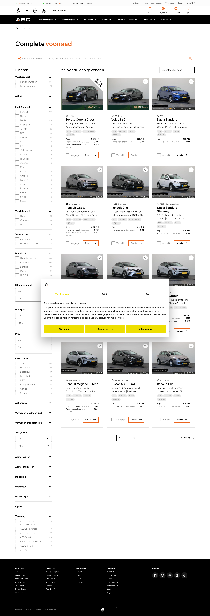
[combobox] (33, 291)
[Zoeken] (190, 58)
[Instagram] (162, 575)
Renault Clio (119, 207)
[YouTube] (170, 575)
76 (134, 438)
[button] (188, 438)
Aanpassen (103, 329)
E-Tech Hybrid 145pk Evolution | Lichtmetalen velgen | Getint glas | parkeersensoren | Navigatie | (127, 215)
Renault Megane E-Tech (82, 384)
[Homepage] (17, 28)
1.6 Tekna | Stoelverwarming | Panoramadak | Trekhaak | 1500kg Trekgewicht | (125, 391)
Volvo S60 (118, 119)
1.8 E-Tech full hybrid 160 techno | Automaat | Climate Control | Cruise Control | (173, 303)
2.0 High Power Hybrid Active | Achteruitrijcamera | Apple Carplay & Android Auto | (81, 127)
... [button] (129, 438)
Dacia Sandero (167, 119)
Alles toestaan (146, 329)
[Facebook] (155, 575)
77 (138, 438)
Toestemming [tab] (62, 294)
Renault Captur (76, 207)
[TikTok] (184, 575)
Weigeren (64, 329)
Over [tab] (147, 294)
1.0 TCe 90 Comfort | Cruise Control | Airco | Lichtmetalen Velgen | (171, 127)
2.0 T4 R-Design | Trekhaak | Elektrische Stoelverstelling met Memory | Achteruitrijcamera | (127, 127)
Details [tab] (105, 294)
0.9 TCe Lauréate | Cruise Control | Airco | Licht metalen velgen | (171, 218)
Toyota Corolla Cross (80, 119)
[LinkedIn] (177, 575)
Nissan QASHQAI (123, 384)
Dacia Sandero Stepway (167, 209)
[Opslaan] (99, 81)
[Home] (23, 20)
